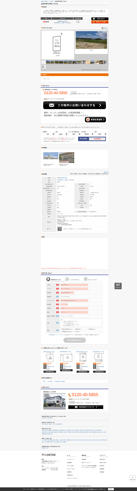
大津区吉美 (54, 366)
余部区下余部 (45, 432)
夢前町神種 (70, 366)
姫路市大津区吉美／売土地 (48, 351)
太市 (74, 440)
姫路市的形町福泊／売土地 (98, 351)
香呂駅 (81, 368)
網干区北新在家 (80, 432)
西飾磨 (48, 441)
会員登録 (102, 469)
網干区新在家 (55, 430)
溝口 (90, 440)
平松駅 (48, 368)
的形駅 (97, 368)
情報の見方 (106, 172)
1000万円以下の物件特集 (47, 417)
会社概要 (69, 462)
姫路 (54, 440)
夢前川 (51, 441)
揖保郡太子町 (59, 424)
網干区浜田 (44, 430)
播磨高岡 (68, 440)
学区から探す (103, 462)
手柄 (45, 441)
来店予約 (102, 465)
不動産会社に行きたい (67, 331)
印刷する (105, 28)
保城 (98, 432)
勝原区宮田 (56, 432)
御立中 (93, 430)
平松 (61, 441)
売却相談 (84, 459)
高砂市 (50, 424)
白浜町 (104, 432)
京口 (76, 440)
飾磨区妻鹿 (44, 433)
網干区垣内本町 (88, 430)
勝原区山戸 (63, 430)
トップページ (70, 459)
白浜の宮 (100, 440)
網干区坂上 (82, 430)
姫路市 (61, 21)
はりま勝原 (61, 440)
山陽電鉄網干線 (57, 22)
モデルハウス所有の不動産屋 (89, 466)
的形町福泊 (104, 366)
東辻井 (65, 432)
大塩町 (67, 430)
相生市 (46, 424)
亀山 (43, 441)
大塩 (92, 440)
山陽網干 (63, 22)
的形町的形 (94, 432)
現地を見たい (92, 329)
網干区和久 (69, 432)
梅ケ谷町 (74, 432)
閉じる (111, 489)
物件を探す (102, 459)
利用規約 (51, 334)
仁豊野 (84, 440)
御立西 (48, 433)
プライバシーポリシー (59, 334)
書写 (70, 430)
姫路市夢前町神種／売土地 (65, 351)
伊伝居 (101, 432)
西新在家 (61, 432)
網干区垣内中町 (98, 430)
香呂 (87, 440)
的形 (94, 440)
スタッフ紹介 (70, 465)
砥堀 (60, 430)
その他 (77, 331)
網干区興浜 (65, 21)
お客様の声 (70, 475)
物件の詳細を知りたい (67, 329)
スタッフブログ (71, 469)
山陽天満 (58, 441)
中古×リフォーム (86, 462)
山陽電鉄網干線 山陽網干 (60, 381)
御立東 (90, 432)
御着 (48, 440)
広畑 (55, 441)
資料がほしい (79, 329)
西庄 (52, 433)
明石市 (43, 424)
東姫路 (51, 440)
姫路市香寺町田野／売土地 (81, 351)
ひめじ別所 (44, 440)
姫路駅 (64, 368)
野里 (79, 440)
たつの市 (54, 424)
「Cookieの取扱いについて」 (92, 489)
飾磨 (106, 440)
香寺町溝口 (76, 430)
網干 (65, 440)
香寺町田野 (87, 366)
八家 (97, 440)
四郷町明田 (86, 432)
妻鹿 (104, 440)
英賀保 (57, 440)
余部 (72, 440)
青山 (73, 430)
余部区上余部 (51, 432)
